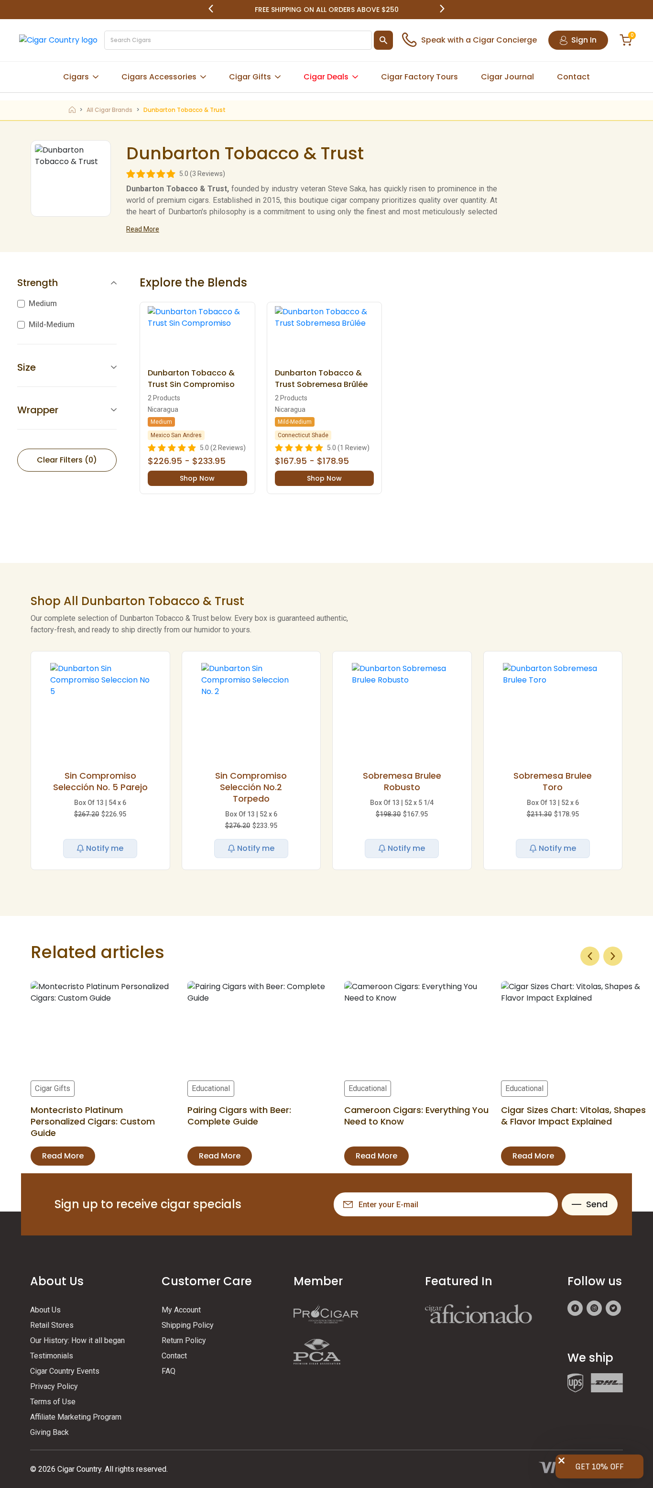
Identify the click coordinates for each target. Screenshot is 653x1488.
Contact (573, 76)
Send (597, 1204)
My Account (181, 1309)
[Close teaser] (561, 1460)
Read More (142, 229)
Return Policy (184, 1340)
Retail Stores (52, 1325)
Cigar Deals (326, 76)
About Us (45, 1309)
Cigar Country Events (64, 1371)
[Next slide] (612, 956)
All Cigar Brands (109, 110)
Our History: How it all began (77, 1340)
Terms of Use (53, 1401)
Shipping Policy (188, 1325)
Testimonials (51, 1355)
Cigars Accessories (158, 76)
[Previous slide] (589, 956)
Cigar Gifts (250, 76)
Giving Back (49, 1432)
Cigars (76, 76)
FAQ (168, 1371)
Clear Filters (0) (67, 459)
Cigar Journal (507, 76)
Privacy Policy (54, 1386)
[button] (211, 9)
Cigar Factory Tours (419, 76)
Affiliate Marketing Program (75, 1417)
